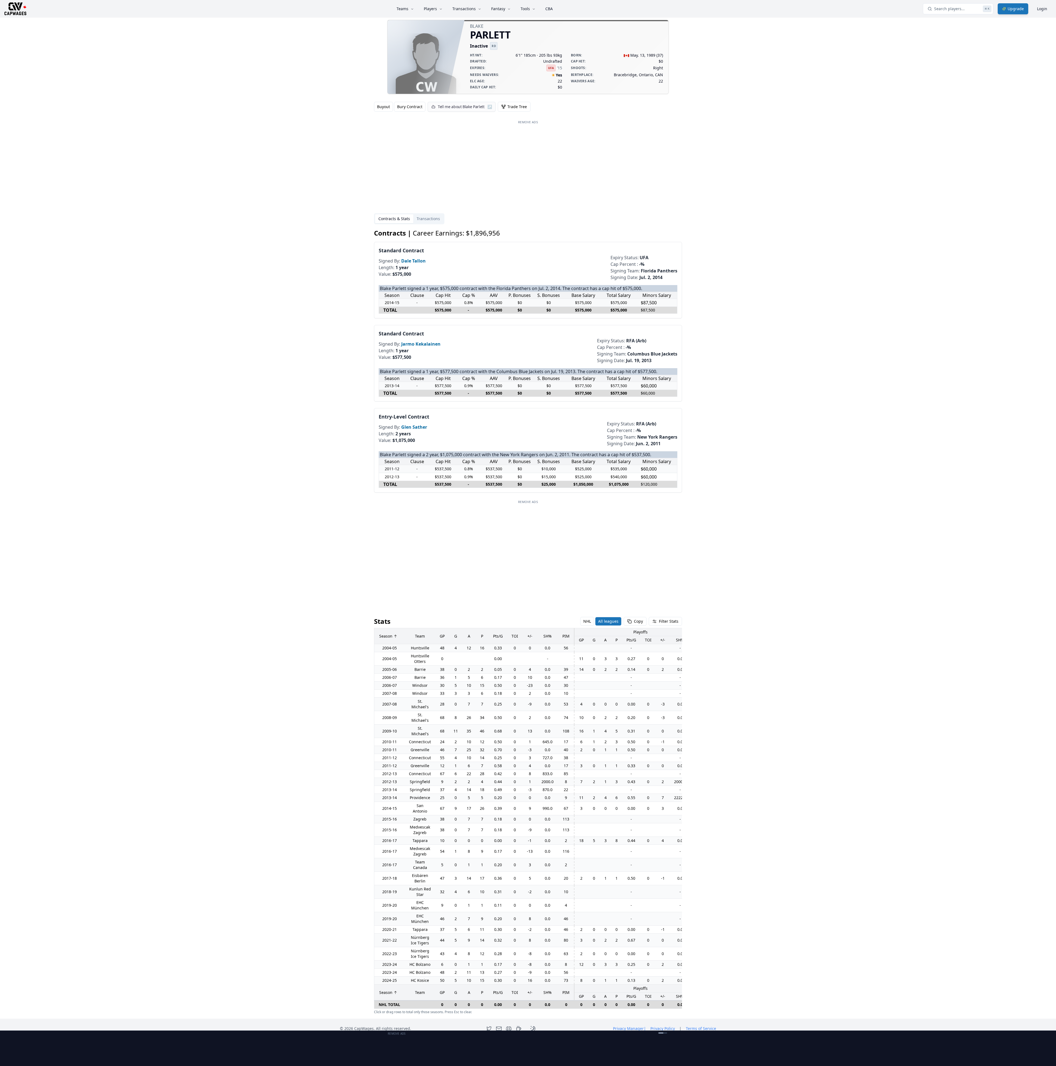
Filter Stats (668, 621)
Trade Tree (517, 106)
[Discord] (509, 1028)
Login (1042, 8)
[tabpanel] (528, 622)
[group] (399, 107)
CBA (549, 8)
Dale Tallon (413, 261)
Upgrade (1016, 8)
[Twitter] (489, 1028)
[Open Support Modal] (518, 1028)
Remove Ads (528, 122)
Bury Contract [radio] (409, 106)
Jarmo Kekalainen (421, 344)
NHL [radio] (587, 621)
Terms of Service (701, 1028)
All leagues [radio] (608, 621)
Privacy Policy (662, 1028)
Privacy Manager (629, 1028)
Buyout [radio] (383, 106)
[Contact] (499, 1028)
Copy (638, 621)
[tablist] (409, 218)
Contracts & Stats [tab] (394, 218)
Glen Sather (414, 427)
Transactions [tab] (428, 218)
